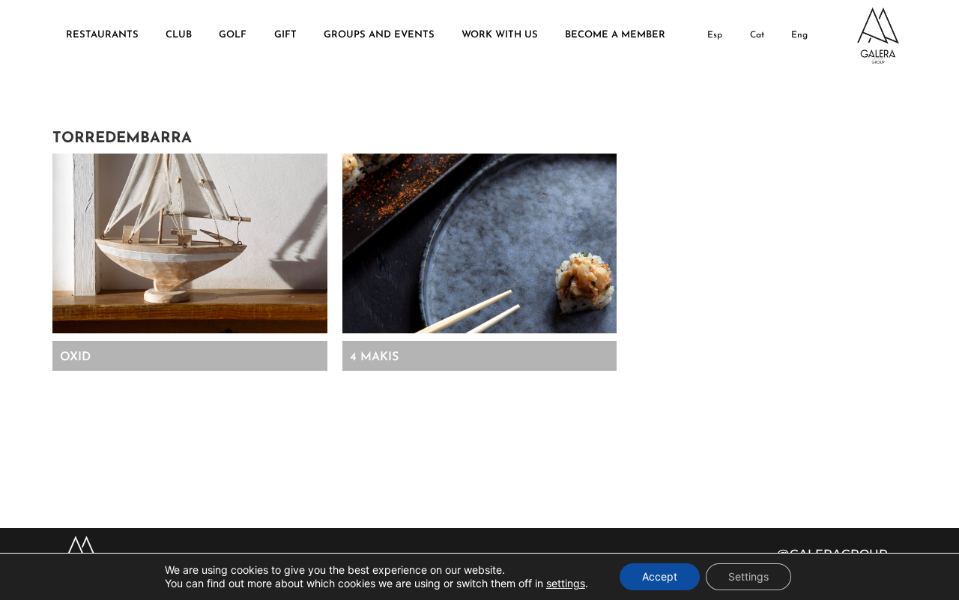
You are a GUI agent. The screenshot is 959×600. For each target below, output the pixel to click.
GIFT (285, 35)
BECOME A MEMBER (615, 35)
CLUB (179, 35)
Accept (659, 576)
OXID (75, 357)
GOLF (232, 35)
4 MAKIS (374, 357)
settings (565, 583)
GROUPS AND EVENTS (379, 35)
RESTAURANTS (102, 35)
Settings (748, 576)
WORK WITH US (500, 35)
